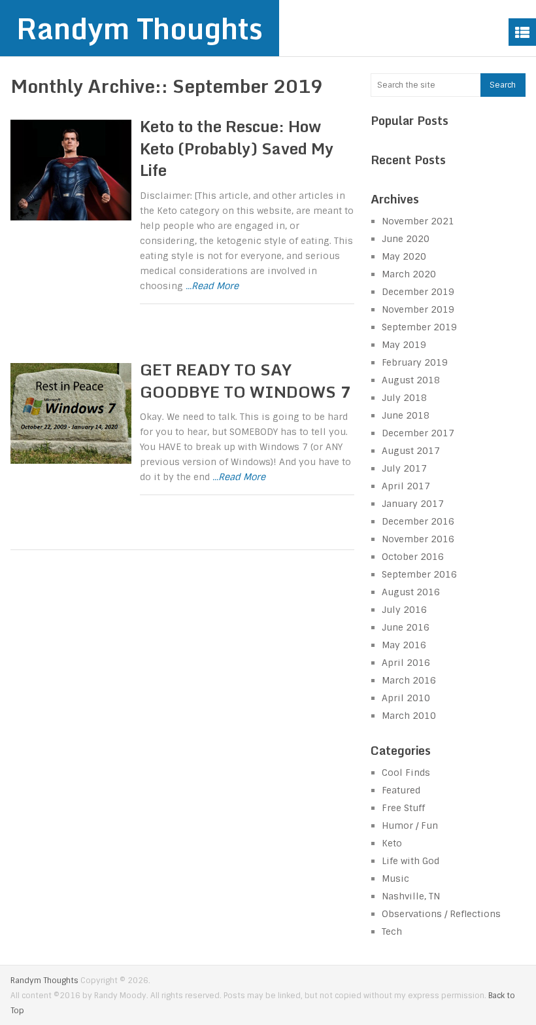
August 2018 (411, 380)
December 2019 (418, 292)
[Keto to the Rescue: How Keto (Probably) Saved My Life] (70, 170)
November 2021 (418, 221)
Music (395, 878)
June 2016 (405, 627)
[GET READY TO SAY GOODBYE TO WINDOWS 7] (70, 413)
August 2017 (411, 451)
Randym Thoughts (139, 28)
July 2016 (404, 610)
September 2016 (419, 574)
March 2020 (409, 274)
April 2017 (406, 486)
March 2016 (409, 680)
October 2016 (413, 557)
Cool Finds (406, 772)
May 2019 (404, 345)
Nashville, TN (411, 896)
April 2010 (406, 698)
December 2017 (418, 433)
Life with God (410, 861)
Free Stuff (403, 808)
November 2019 (418, 309)
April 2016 (406, 663)
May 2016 (404, 645)
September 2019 (419, 327)
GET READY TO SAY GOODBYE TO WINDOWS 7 (245, 380)
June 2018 (405, 415)
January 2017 (413, 504)
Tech (392, 931)
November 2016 (418, 539)
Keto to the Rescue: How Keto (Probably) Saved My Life (236, 147)
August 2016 (411, 592)
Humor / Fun (410, 825)
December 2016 (418, 521)
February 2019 (415, 362)
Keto (392, 843)
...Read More (212, 286)
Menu (522, 32)
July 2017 (404, 468)
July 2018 (404, 398)
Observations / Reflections (441, 914)
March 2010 (409, 715)
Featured (401, 790)
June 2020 (405, 239)
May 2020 (404, 256)
